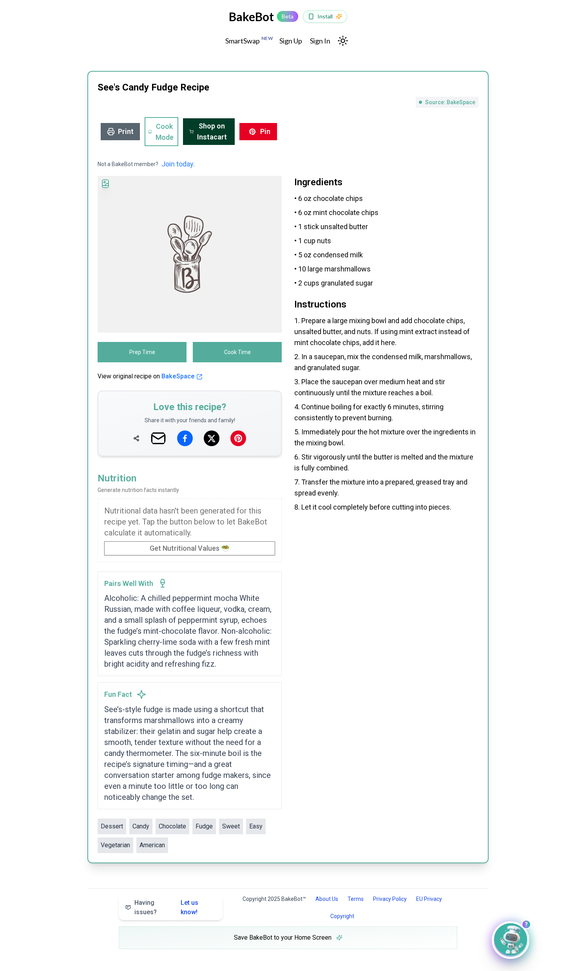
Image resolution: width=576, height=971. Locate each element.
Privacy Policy (390, 899)
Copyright (342, 916)
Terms (356, 899)
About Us (326, 899)
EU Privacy (429, 899)
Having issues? (166, 907)
